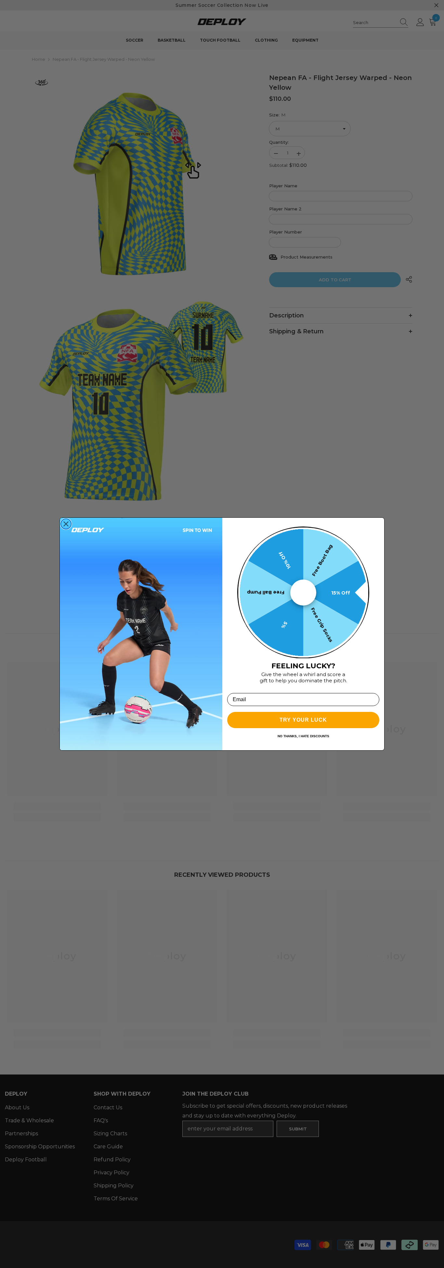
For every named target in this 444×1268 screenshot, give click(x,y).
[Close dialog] (66, 524)
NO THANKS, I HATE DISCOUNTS (303, 736)
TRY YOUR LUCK (303, 720)
